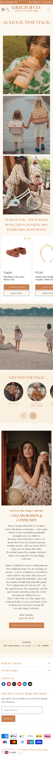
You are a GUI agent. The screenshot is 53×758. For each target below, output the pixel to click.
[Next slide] (33, 415)
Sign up (8, 718)
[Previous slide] (23, 415)
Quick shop (16, 293)
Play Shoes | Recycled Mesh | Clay (14, 278)
